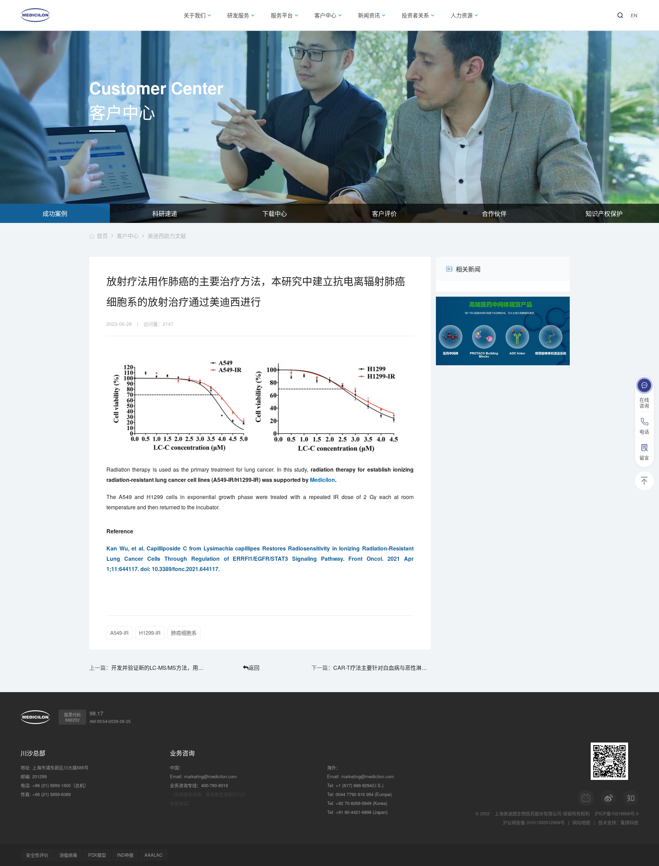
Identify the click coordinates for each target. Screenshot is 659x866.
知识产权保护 (604, 213)
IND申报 (125, 855)
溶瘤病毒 (68, 855)
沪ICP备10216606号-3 (616, 813)
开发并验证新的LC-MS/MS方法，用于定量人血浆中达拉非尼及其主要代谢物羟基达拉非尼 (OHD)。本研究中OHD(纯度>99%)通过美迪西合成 (160, 668)
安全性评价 (37, 855)
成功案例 (55, 213)
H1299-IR (150, 632)
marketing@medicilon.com (210, 776)
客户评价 (384, 213)
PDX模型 (97, 855)
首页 (102, 236)
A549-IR (119, 632)
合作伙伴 (494, 213)
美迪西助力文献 (167, 236)
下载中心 (274, 213)
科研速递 (164, 213)
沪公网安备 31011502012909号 (534, 822)
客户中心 (128, 236)
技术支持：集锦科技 (618, 822)
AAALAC (153, 855)
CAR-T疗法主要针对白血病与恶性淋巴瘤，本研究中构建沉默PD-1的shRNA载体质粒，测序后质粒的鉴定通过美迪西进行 (382, 668)
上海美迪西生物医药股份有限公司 (528, 813)
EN (634, 15)
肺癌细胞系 (184, 632)
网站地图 (581, 822)
